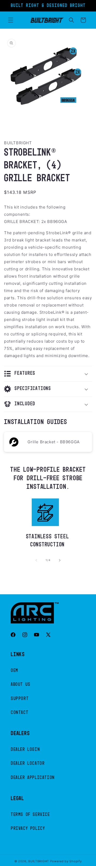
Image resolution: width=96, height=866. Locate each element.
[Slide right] (60, 560)
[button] (11, 20)
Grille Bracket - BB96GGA (53, 441)
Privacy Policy (28, 828)
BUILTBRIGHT (38, 861)
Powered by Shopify (66, 861)
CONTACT (19, 712)
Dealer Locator (28, 763)
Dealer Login (25, 749)
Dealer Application (33, 777)
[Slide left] (36, 560)
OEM (14, 670)
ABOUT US (20, 684)
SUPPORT (20, 698)
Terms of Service (30, 814)
